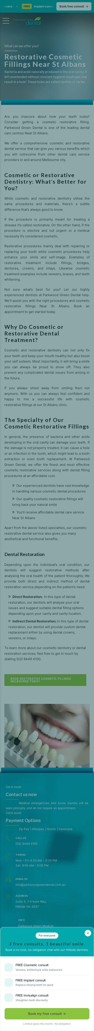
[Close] (88, 933)
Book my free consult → (47, 1014)
